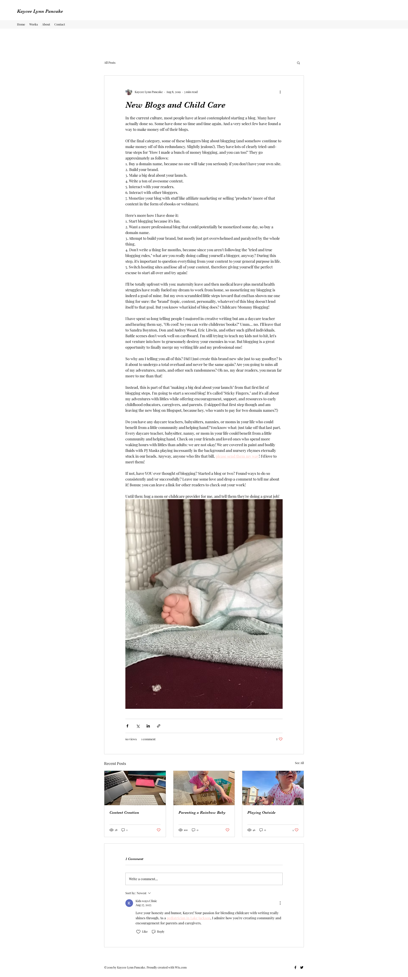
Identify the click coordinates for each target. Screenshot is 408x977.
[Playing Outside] (273, 788)
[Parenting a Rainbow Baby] (204, 788)
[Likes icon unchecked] (138, 931)
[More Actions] (280, 903)
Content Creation (124, 812)
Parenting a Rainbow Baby (202, 812)
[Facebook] (295, 967)
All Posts (109, 63)
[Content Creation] (135, 788)
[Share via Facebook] (127, 726)
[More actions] (280, 91)
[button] (298, 62)
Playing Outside (261, 812)
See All (299, 763)
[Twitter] (302, 967)
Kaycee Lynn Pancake (40, 11)
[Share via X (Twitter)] (138, 726)
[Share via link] (159, 726)
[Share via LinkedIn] (148, 726)
